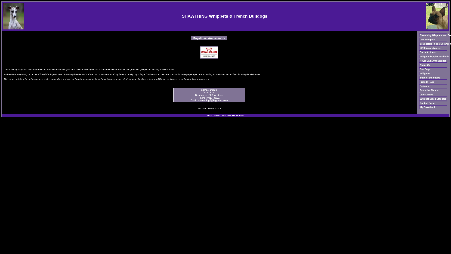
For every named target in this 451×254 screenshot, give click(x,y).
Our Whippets (427, 39)
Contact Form (427, 103)
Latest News (426, 94)
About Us (425, 65)
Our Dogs (425, 69)
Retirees (424, 86)
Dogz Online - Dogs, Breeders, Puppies (225, 115)
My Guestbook (427, 107)
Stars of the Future (430, 77)
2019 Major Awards (430, 48)
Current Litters (427, 52)
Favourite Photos (429, 90)
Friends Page (427, 82)
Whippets (425, 73)
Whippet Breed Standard (433, 99)
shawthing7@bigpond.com (213, 100)
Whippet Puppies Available (434, 56)
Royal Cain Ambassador (433, 60)
